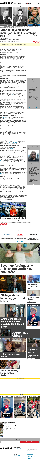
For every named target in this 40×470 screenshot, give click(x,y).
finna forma (2, 173)
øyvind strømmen (19, 222)
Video (15, 3)
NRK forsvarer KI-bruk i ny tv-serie (9, 422)
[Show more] (33, 109)
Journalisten (4, 117)
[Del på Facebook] (34, 42)
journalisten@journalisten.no (18, 455)
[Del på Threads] (37, 42)
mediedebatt (25, 222)
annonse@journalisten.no (18, 458)
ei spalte (12, 94)
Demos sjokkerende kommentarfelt (9, 428)
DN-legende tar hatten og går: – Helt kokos (10, 425)
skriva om (2, 160)
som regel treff (12, 148)
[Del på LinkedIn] (35, 42)
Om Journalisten (30, 454)
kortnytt (2, 222)
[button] (1, 230)
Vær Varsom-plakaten (31, 450)
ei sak (17, 191)
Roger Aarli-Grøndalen (17, 448)
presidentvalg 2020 (13, 222)
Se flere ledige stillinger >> (20, 241)
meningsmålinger (7, 222)
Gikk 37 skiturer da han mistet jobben (9, 434)
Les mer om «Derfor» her (33, 107)
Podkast (19, 3)
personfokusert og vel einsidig (12, 142)
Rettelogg (29, 458)
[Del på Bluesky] (39, 42)
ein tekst (18, 49)
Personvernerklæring (31, 456)
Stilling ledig (24, 3)
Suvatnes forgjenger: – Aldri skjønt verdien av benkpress (13, 431)
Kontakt (29, 3)
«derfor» (29, 222)
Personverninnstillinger (31, 460)
